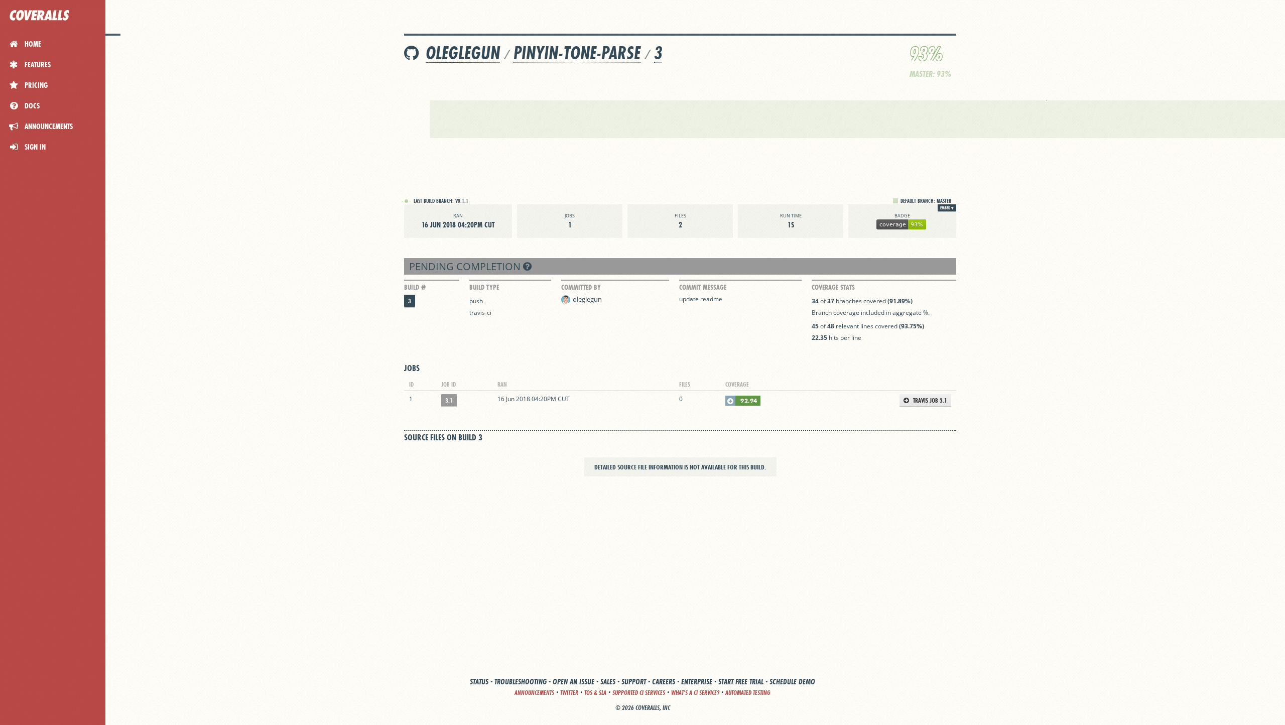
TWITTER (569, 692)
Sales (607, 681)
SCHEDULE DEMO (792, 681)
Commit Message (702, 287)
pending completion (466, 266)
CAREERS (663, 681)
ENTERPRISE (696, 681)
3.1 (449, 400)
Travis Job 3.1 (929, 400)
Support (633, 681)
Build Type (484, 287)
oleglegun (463, 53)
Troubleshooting (520, 681)
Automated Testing (747, 692)
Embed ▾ (947, 208)
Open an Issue (573, 681)
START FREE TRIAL (740, 681)
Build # (415, 287)
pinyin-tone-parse (576, 53)
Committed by (581, 287)
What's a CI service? (695, 692)
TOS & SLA (595, 692)
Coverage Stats (833, 287)
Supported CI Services (638, 692)
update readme (700, 299)
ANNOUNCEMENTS (534, 692)
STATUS (479, 681)
